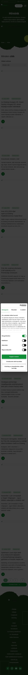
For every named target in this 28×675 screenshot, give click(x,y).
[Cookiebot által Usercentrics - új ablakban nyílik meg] (20, 305)
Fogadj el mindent (14, 356)
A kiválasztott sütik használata (14, 361)
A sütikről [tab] (22, 309)
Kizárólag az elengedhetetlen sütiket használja (14, 367)
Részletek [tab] (14, 309)
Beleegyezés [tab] (5, 309)
